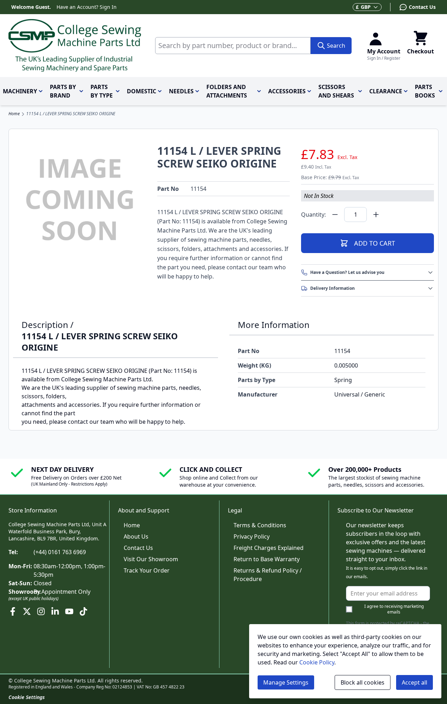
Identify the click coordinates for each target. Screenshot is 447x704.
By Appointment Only (62, 592)
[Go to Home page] (74, 45)
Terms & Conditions (260, 525)
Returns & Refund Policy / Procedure (268, 575)
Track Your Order (147, 570)
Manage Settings (285, 682)
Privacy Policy (252, 536)
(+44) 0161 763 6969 (60, 552)
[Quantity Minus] (335, 214)
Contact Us (138, 548)
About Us (136, 536)
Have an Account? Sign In (87, 7)
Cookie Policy (316, 662)
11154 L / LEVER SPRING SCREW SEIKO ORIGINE (70, 114)
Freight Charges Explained (269, 548)
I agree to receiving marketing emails (394, 609)
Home (14, 114)
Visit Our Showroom (151, 559)
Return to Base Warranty (267, 559)
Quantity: (313, 214)
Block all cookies (362, 682)
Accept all (414, 682)
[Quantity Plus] (376, 214)
